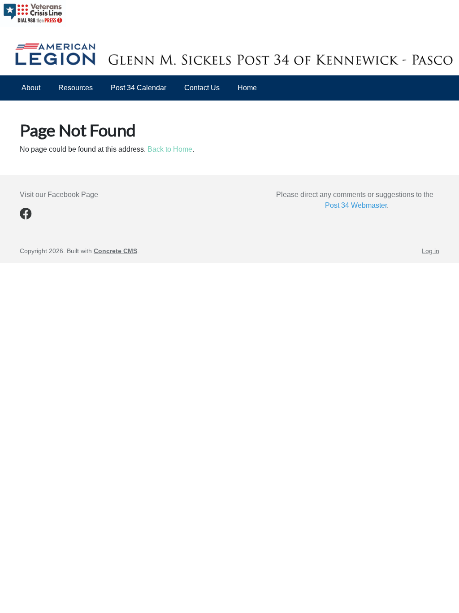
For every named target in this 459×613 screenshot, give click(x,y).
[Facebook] (26, 215)
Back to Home (169, 149)
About (31, 88)
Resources (75, 88)
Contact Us (202, 88)
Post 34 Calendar (138, 88)
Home (247, 88)
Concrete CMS (115, 250)
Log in (430, 250)
